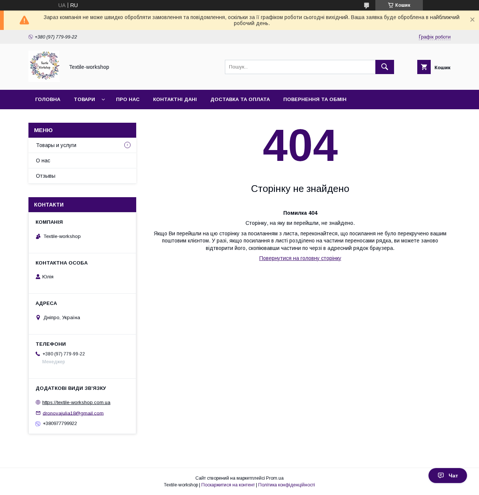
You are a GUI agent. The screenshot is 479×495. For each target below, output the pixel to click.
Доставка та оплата (240, 99)
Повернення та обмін (315, 99)
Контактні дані (175, 99)
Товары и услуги (56, 145)
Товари (84, 99)
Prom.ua (275, 478)
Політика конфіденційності (286, 485)
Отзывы (45, 176)
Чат (453, 476)
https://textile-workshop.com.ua (76, 402)
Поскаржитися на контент (228, 485)
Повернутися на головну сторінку (300, 258)
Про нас (128, 99)
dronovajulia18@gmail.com (73, 413)
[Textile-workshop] (44, 80)
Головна (47, 99)
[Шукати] (384, 67)
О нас (43, 161)
